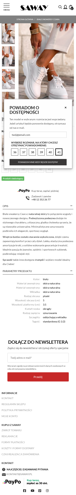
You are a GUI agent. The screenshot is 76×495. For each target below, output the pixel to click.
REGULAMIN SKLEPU (14, 404)
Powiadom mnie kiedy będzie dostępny (38, 162)
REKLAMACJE (10, 436)
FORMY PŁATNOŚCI (13, 442)
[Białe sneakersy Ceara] (46, 64)
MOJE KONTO (10, 416)
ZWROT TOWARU (12, 430)
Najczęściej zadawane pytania (27, 469)
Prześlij (38, 376)
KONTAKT (7, 398)
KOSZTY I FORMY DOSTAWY (18, 448)
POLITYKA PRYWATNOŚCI (17, 410)
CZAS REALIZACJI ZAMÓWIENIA (20, 454)
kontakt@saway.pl (19, 474)
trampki (39, 259)
